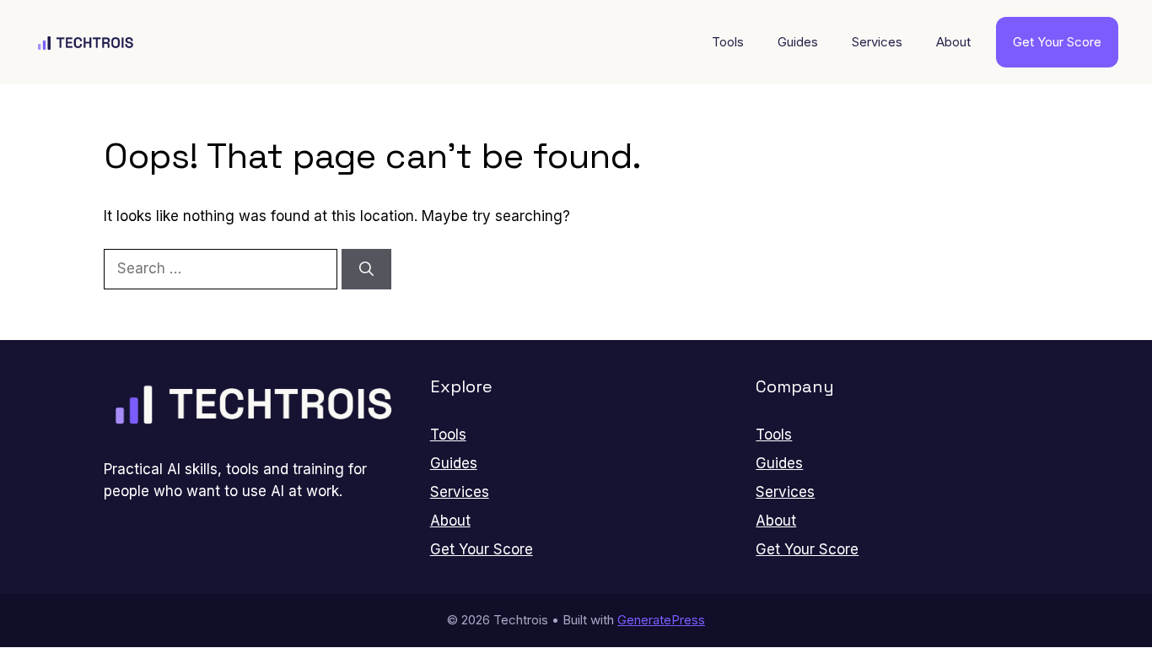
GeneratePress (661, 620)
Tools (728, 42)
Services (877, 42)
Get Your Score (1057, 42)
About (953, 42)
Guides (798, 42)
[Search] (366, 269)
